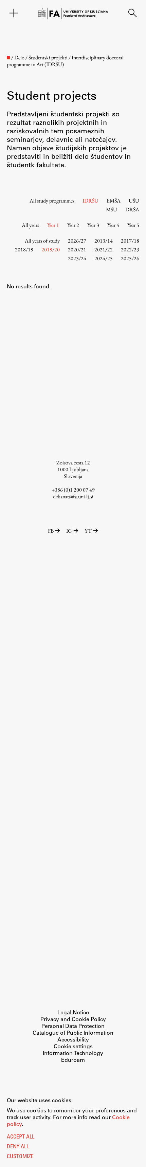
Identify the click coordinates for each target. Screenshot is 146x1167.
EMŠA (114, 200)
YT (88, 530)
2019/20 (50, 249)
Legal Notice (73, 1012)
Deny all (18, 1147)
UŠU (134, 200)
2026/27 (77, 240)
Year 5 (133, 225)
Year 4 (113, 225)
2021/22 (103, 249)
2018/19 (24, 249)
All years (30, 225)
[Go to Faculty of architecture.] (8, 57)
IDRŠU (90, 200)
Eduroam (73, 1059)
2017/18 (130, 240)
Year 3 (93, 225)
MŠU (111, 209)
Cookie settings (73, 1046)
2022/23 (130, 249)
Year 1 (53, 225)
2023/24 (77, 258)
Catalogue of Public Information (73, 1032)
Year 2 (73, 225)
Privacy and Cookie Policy (73, 1018)
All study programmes (52, 200)
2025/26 (130, 258)
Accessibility (73, 1039)
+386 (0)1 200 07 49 (73, 489)
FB (51, 530)
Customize (20, 1157)
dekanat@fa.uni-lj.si (73, 496)
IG (69, 530)
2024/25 (103, 258)
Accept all (20, 1137)
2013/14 (103, 240)
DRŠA (132, 209)
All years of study (42, 240)
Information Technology (73, 1052)
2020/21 (77, 249)
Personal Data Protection (73, 1025)
